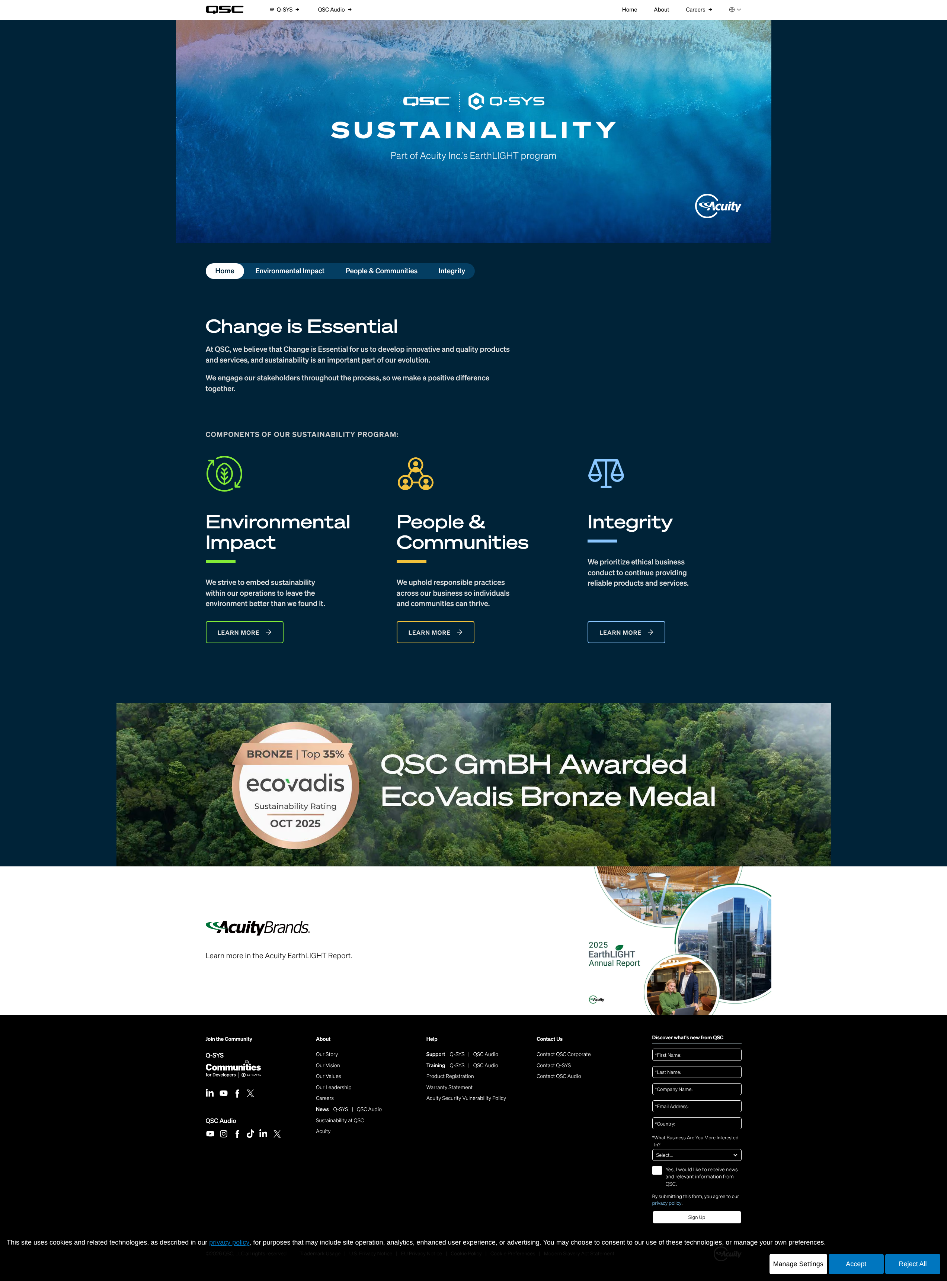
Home (224, 271)
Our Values (328, 1076)
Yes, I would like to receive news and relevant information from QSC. (702, 1177)
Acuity (323, 1131)
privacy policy (667, 1203)
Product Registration (450, 1076)
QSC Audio (221, 1120)
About (323, 1039)
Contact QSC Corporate (564, 1054)
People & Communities (381, 271)
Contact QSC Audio (559, 1076)
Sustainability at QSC (340, 1120)
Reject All (913, 1264)
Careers (325, 1098)
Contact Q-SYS (554, 1065)
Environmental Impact (289, 271)
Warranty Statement (449, 1087)
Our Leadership (334, 1087)
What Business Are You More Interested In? (695, 1141)
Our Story (327, 1054)
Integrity (452, 271)
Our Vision (328, 1065)
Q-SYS (215, 1055)
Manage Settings (798, 1264)
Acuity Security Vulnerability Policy (466, 1098)
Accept (856, 1264)
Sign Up (696, 1217)
